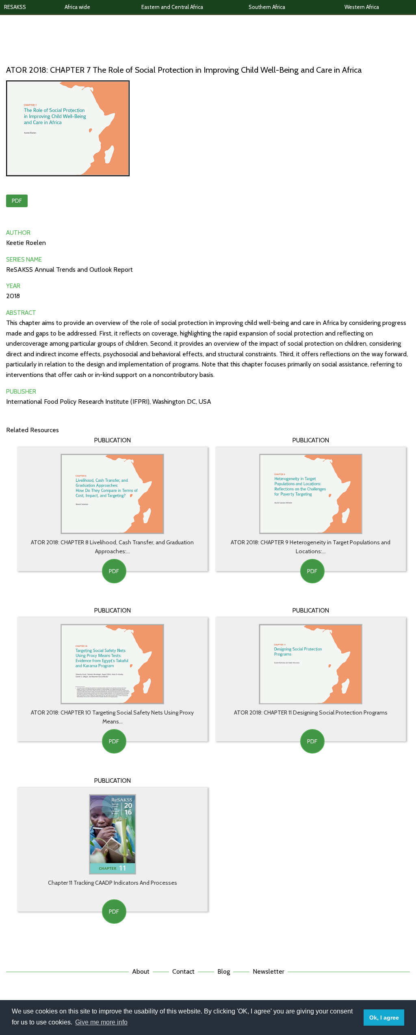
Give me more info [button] (101, 1022)
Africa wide (77, 7)
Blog (223, 971)
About (141, 971)
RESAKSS (15, 7)
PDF (17, 200)
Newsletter (268, 971)
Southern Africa (267, 7)
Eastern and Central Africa (172, 7)
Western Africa (361, 7)
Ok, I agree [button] (384, 1017)
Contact (183, 971)
